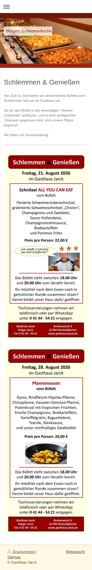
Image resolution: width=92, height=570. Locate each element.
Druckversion (23, 552)
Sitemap (14, 557)
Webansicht (75, 552)
